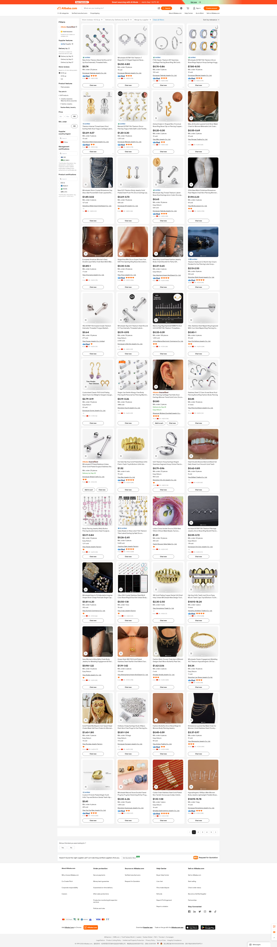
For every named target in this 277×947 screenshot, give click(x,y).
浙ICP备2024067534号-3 (193, 944)
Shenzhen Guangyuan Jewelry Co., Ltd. (131, 808)
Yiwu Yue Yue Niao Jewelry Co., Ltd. (94, 810)
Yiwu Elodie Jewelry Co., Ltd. (91, 675)
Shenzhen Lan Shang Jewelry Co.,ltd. (200, 677)
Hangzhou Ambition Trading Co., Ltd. (200, 611)
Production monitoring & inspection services (105, 901)
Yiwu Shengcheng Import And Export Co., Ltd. (133, 674)
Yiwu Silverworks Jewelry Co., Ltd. (199, 741)
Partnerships (192, 900)
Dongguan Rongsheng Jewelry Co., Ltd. (201, 808)
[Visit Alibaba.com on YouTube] (210, 911)
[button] (159, 8)
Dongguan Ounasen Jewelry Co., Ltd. (130, 744)
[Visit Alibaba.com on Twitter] (199, 911)
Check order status (194, 887)
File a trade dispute (162, 887)
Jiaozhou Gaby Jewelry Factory (128, 546)
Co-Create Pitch (67, 881)
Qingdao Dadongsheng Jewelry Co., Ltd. (166, 811)
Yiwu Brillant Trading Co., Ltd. (197, 477)
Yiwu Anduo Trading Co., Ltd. (162, 744)
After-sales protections (101, 894)
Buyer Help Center (162, 875)
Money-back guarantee (101, 881)
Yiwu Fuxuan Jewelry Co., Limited (93, 341)
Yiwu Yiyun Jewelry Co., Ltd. (127, 275)
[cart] (188, 8)
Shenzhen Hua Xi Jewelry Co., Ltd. (129, 408)
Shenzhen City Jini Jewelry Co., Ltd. (164, 480)
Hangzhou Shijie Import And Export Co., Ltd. (96, 206)
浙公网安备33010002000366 (174, 944)
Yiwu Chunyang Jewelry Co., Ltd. (93, 275)
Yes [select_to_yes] (63, 848)
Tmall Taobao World (127, 937)
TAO (155, 937)
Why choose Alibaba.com (70, 875)
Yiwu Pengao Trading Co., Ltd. (198, 139)
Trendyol (161, 937)
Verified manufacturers (132, 875)
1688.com (116, 937)
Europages (170, 937)
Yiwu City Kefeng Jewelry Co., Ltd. (199, 341)
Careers (64, 894)
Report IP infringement (164, 900)
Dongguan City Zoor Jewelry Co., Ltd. (200, 547)
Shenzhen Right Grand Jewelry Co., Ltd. (95, 142)
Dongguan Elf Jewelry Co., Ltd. (128, 206)
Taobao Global (147, 937)
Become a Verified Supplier (197, 894)
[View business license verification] (158, 944)
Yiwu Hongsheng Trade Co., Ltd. (163, 608)
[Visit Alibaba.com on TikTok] (215, 911)
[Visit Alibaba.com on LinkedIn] (194, 911)
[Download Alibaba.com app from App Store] (192, 927)
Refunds (159, 894)
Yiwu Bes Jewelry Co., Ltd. (126, 477)
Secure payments (99, 875)
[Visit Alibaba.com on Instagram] (205, 911)
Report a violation (162, 906)
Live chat (159, 881)
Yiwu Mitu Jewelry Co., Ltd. (162, 139)
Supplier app (148, 927)
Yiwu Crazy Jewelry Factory (127, 611)
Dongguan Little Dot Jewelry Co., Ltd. (130, 344)
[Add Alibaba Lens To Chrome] (91, 927)
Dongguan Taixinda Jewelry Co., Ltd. (94, 73)
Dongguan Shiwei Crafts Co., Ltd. (93, 477)
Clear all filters (158, 20)
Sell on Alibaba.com (194, 875)
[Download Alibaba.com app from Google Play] (208, 927)
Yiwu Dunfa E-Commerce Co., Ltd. (93, 611)
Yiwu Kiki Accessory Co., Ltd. (197, 206)
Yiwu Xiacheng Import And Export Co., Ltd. (167, 275)
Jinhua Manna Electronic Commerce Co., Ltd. (168, 341)
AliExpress (107, 937)
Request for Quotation (132, 881)
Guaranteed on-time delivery (103, 887)
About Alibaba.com (68, 868)
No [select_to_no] (71, 848)
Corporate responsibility (70, 887)
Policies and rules (99, 908)
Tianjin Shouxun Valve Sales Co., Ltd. (165, 544)
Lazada (138, 937)
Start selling (192, 881)
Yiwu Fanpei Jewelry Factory (91, 547)
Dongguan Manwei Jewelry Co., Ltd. (129, 73)
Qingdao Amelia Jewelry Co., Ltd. (164, 674)
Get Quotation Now (130, 857)
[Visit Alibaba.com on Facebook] (189, 911)
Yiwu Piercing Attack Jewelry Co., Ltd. (200, 408)
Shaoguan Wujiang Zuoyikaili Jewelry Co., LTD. (166, 413)
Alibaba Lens (69, 927)
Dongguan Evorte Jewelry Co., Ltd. (93, 410)
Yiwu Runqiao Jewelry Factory (92, 744)
